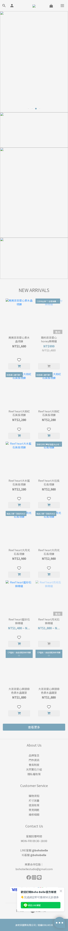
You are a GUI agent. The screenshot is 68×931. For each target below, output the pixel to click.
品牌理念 (34, 755)
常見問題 (34, 810)
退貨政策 (34, 805)
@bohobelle (40, 850)
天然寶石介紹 (34, 769)
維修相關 (34, 814)
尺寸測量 (34, 800)
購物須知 (34, 796)
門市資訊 (34, 760)
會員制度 (34, 765)
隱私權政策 (34, 774)
